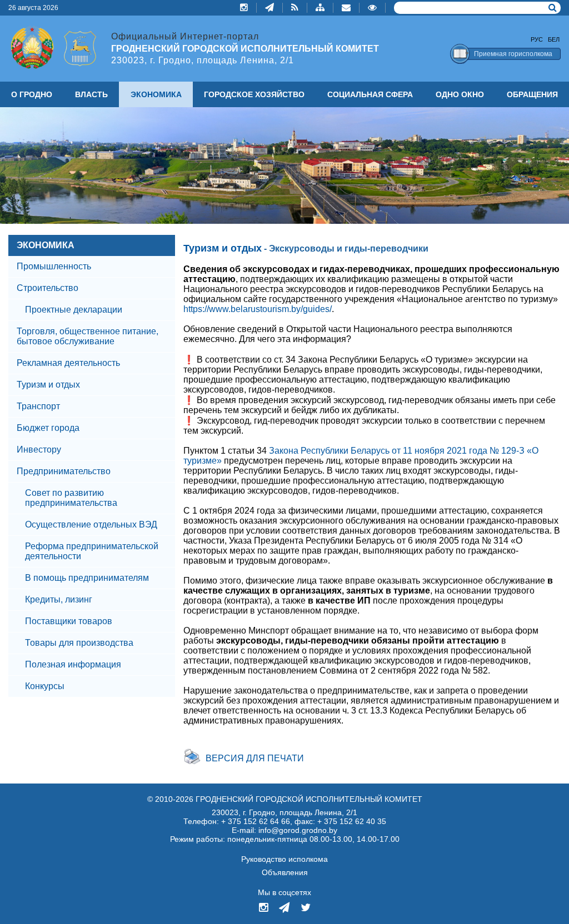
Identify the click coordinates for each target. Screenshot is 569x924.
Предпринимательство (64, 471)
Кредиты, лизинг (58, 599)
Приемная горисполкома (513, 54)
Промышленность (54, 266)
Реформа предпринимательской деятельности (91, 551)
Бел (554, 39)
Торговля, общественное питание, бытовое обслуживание (87, 336)
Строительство (47, 288)
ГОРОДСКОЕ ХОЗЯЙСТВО (254, 94)
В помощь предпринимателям (87, 577)
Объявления (285, 872)
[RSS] (295, 8)
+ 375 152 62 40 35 (351, 821)
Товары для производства (79, 642)
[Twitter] (306, 908)
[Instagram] (244, 8)
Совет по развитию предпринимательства (71, 498)
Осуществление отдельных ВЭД (91, 524)
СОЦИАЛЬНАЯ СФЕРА (370, 94)
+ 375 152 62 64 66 (255, 821)
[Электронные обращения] (346, 8)
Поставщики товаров (68, 621)
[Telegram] (270, 8)
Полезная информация (73, 664)
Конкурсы (44, 686)
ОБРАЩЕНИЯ (532, 94)
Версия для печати (255, 758)
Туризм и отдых (48, 384)
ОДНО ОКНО (460, 94)
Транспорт (38, 406)
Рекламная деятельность (68, 363)
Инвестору (39, 449)
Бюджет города (48, 428)
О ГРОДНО (31, 94)
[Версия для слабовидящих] (373, 8)
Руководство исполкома (284, 859)
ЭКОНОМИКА (45, 245)
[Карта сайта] (320, 8)
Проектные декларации (73, 309)
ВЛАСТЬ (91, 94)
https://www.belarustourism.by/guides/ (257, 309)
